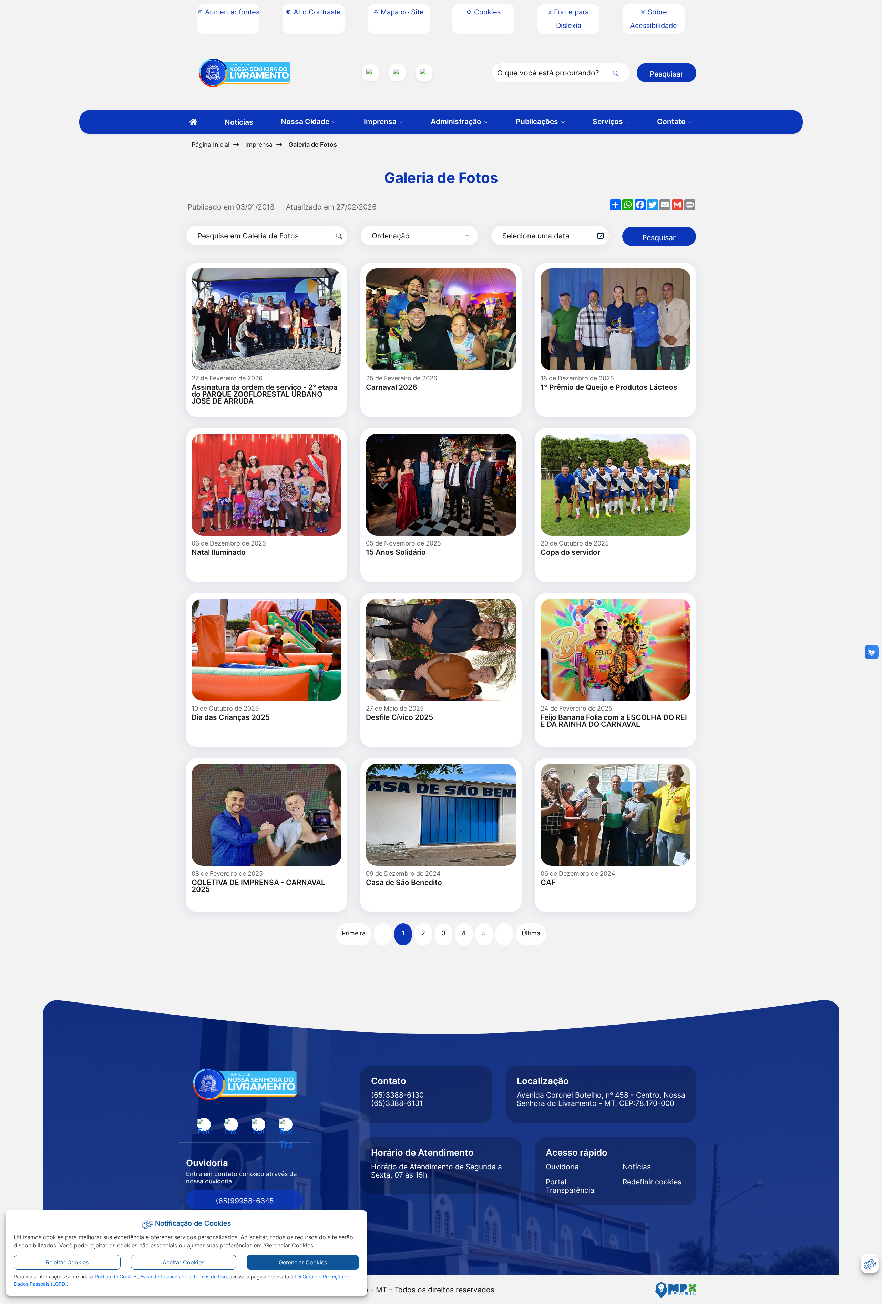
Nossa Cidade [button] (306, 121)
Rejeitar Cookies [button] (67, 1262)
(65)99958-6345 (245, 1200)
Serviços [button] (609, 121)
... (383, 933)
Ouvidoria (562, 1167)
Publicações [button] (538, 121)
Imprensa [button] (381, 121)
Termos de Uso (210, 1277)
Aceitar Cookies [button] (183, 1262)
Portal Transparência (570, 1186)
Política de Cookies (116, 1277)
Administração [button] (457, 121)
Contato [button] (672, 121)
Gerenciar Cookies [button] (303, 1262)
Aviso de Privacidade (163, 1277)
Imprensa (259, 144)
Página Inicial (210, 144)
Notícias (239, 122)
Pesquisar (666, 74)
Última (531, 933)
